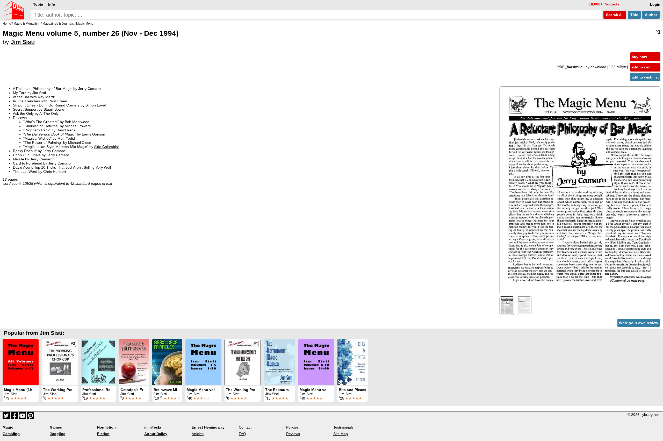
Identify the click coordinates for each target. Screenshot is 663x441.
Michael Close (79, 142)
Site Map (340, 434)
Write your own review (638, 323)
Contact (245, 427)
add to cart (641, 67)
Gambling (11, 434)
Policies (292, 427)
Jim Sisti (23, 42)
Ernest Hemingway (208, 427)
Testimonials (343, 427)
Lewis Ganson (93, 134)
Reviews (293, 434)
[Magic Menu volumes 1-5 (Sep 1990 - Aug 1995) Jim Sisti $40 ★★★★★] (203, 362)
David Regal (66, 130)
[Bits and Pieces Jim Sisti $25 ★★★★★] (352, 362)
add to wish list (645, 77)
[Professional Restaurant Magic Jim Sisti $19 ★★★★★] (98, 362)
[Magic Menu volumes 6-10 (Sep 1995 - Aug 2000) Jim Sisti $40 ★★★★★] (316, 362)
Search (614, 15)
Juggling (58, 434)
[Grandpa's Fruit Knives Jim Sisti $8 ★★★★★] (134, 362)
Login (655, 4)
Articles (198, 434)
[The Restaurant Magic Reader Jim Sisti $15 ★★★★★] (279, 362)
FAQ (242, 434)
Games (56, 427)
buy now (639, 57)
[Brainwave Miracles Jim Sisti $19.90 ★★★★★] (167, 362)
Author (651, 15)
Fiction (103, 434)
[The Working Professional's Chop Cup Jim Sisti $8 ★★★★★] (60, 362)
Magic (8, 427)
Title (634, 15)
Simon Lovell (95, 105)
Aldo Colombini (106, 147)
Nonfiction (106, 427)
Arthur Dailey (155, 434)
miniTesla (152, 427)
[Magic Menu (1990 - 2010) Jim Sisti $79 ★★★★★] (21, 362)
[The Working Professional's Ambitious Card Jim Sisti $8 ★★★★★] (243, 362)
